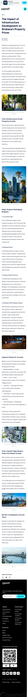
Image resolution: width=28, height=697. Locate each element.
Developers (5, 618)
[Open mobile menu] (25, 9)
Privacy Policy (6, 682)
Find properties (6, 609)
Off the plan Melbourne (18, 623)
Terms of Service (16, 682)
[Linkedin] (3, 673)
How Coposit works (6, 613)
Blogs (3, 14)
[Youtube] (7, 673)
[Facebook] (18, 673)
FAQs (3, 623)
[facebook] (3, 577)
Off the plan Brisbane (18, 619)
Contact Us (5, 621)
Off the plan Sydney (18, 610)
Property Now (6, 635)
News (4, 630)
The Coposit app (6, 616)
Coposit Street (6, 640)
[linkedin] (6, 577)
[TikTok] (14, 673)
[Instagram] (11, 673)
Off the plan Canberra (18, 614)
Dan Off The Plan (7, 637)
